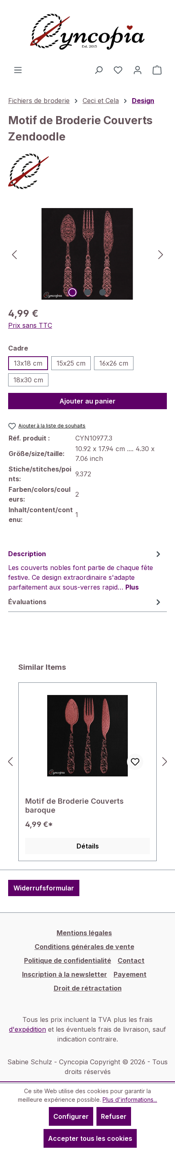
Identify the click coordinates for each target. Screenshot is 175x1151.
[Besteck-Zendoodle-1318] (87, 254)
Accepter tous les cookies (90, 1138)
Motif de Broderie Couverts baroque (74, 805)
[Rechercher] (98, 69)
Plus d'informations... (130, 1099)
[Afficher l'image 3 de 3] (102, 292)
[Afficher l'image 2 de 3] (87, 292)
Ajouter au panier (87, 401)
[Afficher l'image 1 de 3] (72, 292)
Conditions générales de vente (84, 947)
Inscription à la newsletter (64, 974)
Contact (131, 960)
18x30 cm (28, 380)
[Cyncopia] (87, 171)
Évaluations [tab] (27, 602)
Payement (130, 974)
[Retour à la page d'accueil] (87, 32)
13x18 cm (28, 363)
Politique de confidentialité (67, 960)
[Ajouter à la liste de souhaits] (135, 762)
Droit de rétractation (88, 988)
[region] (87, 254)
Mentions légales (84, 933)
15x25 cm (71, 363)
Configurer (71, 1116)
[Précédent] (14, 254)
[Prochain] (161, 254)
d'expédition (27, 1029)
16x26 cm (113, 363)
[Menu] (18, 69)
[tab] (85, 570)
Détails (88, 846)
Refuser (114, 1116)
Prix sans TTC (30, 325)
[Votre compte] (137, 69)
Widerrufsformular (43, 888)
